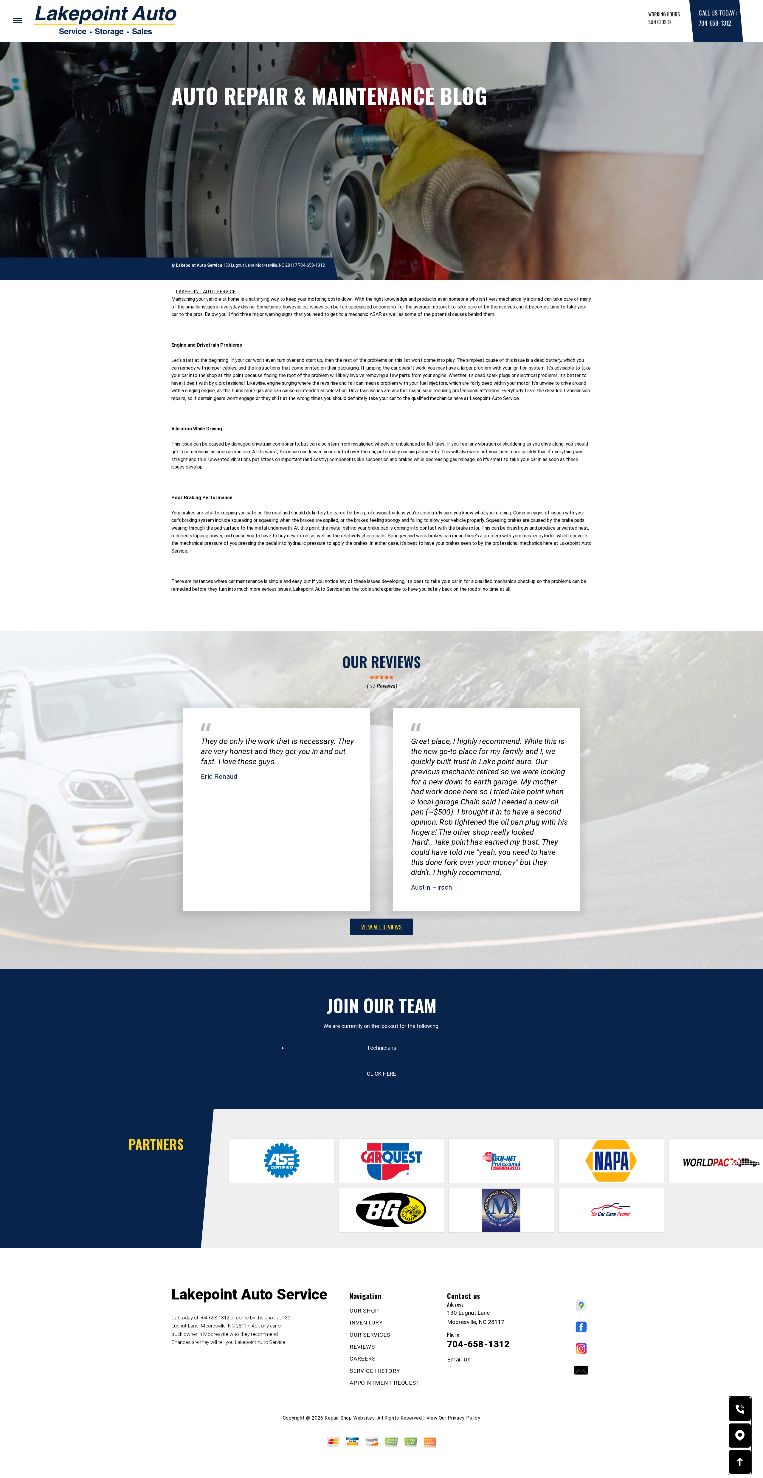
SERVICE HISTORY (375, 1370)
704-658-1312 (715, 22)
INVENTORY (366, 1322)
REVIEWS (362, 1346)
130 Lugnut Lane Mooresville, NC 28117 (260, 265)
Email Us (459, 1359)
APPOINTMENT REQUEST (385, 1382)
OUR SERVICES (370, 1334)
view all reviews (381, 926)
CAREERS (362, 1358)
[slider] (381, 677)
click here (381, 1074)
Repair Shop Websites (350, 1418)
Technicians (381, 1048)
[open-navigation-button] (17, 20)
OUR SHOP (364, 1310)
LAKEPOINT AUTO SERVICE (205, 291)
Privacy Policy (464, 1418)
